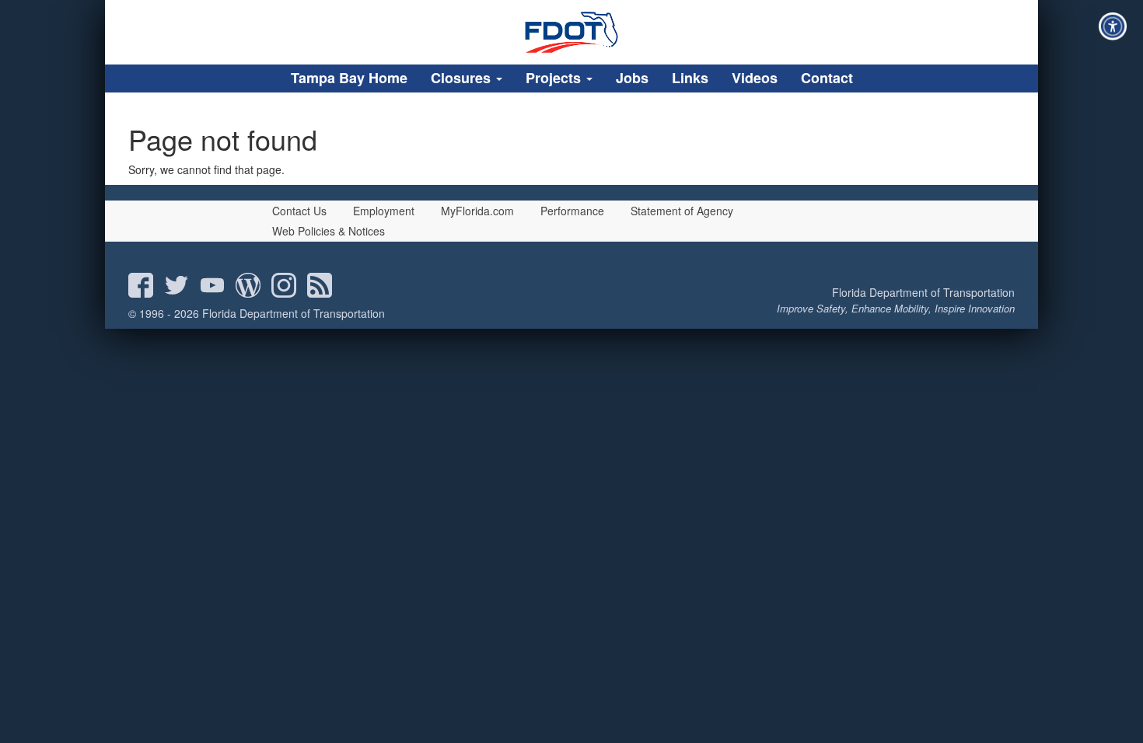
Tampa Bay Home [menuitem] (349, 78)
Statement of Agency (682, 210)
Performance (572, 210)
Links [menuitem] (690, 78)
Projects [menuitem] (555, 78)
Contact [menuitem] (827, 78)
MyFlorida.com (477, 210)
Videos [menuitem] (755, 78)
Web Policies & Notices (328, 231)
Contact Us (299, 210)
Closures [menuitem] (463, 78)
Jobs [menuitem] (632, 78)
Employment (383, 210)
